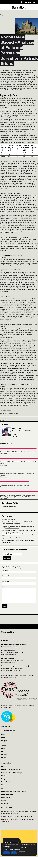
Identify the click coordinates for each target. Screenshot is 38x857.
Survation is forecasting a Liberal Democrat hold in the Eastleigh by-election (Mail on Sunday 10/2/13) (17, 496)
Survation (4, 803)
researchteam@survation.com (11, 534)
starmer (4, 800)
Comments (5, 587)
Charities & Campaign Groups (11, 770)
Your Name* (5, 570)
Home (3, 734)
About (3, 737)
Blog (2, 751)
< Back (2, 420)
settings (17, 849)
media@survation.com (12, 528)
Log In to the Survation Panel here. (12, 538)
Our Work (4, 742)
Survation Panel (30, 2)
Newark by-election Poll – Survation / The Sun (14, 485)
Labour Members (6, 782)
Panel (3, 788)
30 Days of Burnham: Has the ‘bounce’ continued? (16, 816)
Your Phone (5, 581)
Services (4, 740)
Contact (4, 757)
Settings (22, 852)
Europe (3, 779)
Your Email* (5, 576)
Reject (13, 852)
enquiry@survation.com (12, 524)
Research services (7, 794)
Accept (6, 852)
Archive (3, 748)
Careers (4, 754)
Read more (3, 453)
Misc (3, 785)
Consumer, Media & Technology (11, 773)
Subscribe (7, 558)
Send (4, 606)
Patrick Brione (16, 429)
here (9, 542)
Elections (4, 776)
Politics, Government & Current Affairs (13, 791)
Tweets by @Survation (9, 506)
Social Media (5, 797)
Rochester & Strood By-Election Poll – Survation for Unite (18, 452)
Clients (3, 745)
